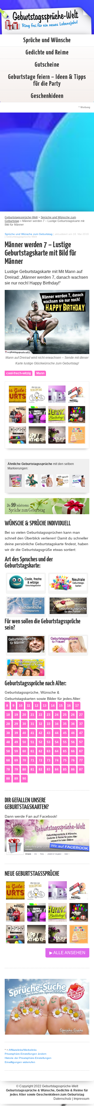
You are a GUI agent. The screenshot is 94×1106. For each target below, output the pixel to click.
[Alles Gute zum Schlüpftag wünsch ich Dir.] (36, 898)
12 (36, 705)
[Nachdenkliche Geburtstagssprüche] (25, 613)
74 (56, 760)
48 (8, 742)
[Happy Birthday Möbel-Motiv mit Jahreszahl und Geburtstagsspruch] (36, 942)
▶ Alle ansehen (67, 952)
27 (81, 715)
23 (48, 715)
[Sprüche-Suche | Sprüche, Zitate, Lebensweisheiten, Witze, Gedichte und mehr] (47, 1033)
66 (73, 751)
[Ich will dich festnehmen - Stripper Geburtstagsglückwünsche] (47, 483)
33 (48, 724)
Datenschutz (62, 1099)
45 (65, 733)
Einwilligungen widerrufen (20, 1062)
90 (24, 778)
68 (8, 760)
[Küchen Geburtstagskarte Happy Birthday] (36, 920)
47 (81, 733)
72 (40, 760)
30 (24, 724)
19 (16, 715)
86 (73, 769)
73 (48, 760)
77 (81, 760)
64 (56, 751)
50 (24, 742)
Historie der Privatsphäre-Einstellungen (28, 1058)
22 (40, 715)
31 (32, 724)
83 (48, 769)
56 (73, 742)
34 (56, 724)
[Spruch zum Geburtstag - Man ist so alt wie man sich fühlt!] (15, 920)
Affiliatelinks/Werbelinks (23, 1049)
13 (44, 705)
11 (28, 705)
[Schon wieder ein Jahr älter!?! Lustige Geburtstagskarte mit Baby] (78, 898)
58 (8, 751)
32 (40, 724)
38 (8, 733)
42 (40, 733)
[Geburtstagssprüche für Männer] (25, 651)
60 (24, 751)
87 (81, 769)
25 (65, 715)
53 (48, 742)
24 (56, 715)
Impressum (81, 1099)
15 (61, 705)
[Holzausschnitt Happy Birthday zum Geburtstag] (57, 920)
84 (56, 769)
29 (16, 724)
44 (56, 733)
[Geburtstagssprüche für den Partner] (68, 613)
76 (73, 760)
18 (8, 715)
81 (32, 769)
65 (65, 751)
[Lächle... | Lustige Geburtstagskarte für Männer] (62, 483)
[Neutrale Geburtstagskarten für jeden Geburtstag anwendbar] (68, 589)
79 (16, 769)
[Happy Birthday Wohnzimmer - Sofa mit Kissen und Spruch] (15, 942)
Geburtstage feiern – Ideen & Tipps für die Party (47, 80)
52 (40, 742)
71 (32, 760)
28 (8, 724)
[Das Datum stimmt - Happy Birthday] (78, 942)
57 (81, 742)
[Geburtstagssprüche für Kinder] (25, 675)
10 (20, 705)
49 (16, 742)
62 (40, 751)
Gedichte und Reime (47, 52)
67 (81, 751)
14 (53, 705)
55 (65, 742)
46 (73, 733)
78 (8, 769)
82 (40, 769)
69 (16, 760)
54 (56, 742)
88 (8, 778)
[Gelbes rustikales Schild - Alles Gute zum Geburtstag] (15, 898)
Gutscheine (47, 65)
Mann (40, 373)
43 (48, 733)
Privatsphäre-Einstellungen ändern (25, 1053)
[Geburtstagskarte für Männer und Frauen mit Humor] (15, 483)
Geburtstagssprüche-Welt (60, 1086)
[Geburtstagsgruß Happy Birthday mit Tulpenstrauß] (57, 942)
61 (32, 751)
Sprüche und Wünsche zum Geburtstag (28, 234)
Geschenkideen (47, 96)
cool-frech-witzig (18, 373)
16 (69, 705)
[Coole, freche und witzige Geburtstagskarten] (25, 589)
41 (32, 733)
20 (24, 715)
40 (24, 733)
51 (32, 742)
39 (16, 733)
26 (73, 715)
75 (65, 760)
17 (77, 705)
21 (32, 715)
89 (16, 778)
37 (81, 724)
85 (65, 769)
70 (24, 760)
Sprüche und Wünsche (47, 40)
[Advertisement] (47, 162)
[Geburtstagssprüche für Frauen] (68, 651)
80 (24, 769)
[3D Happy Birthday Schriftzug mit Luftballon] (57, 898)
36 (73, 724)
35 (65, 724)
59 (16, 751)
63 (48, 751)
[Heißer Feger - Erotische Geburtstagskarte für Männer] (31, 483)
